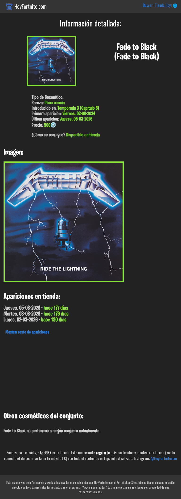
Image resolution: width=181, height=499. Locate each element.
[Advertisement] (90, 372)
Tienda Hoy (163, 5)
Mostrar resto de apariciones (27, 332)
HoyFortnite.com (30, 6)
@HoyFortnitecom (164, 458)
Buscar (148, 5)
